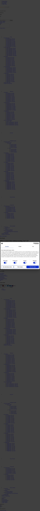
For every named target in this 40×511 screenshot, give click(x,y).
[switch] (15, 263)
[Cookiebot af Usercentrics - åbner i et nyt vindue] (34, 243)
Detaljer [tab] (20, 246)
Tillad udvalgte (20, 266)
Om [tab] (33, 246)
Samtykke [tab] (7, 246)
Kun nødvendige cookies (7, 266)
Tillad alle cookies (32, 266)
